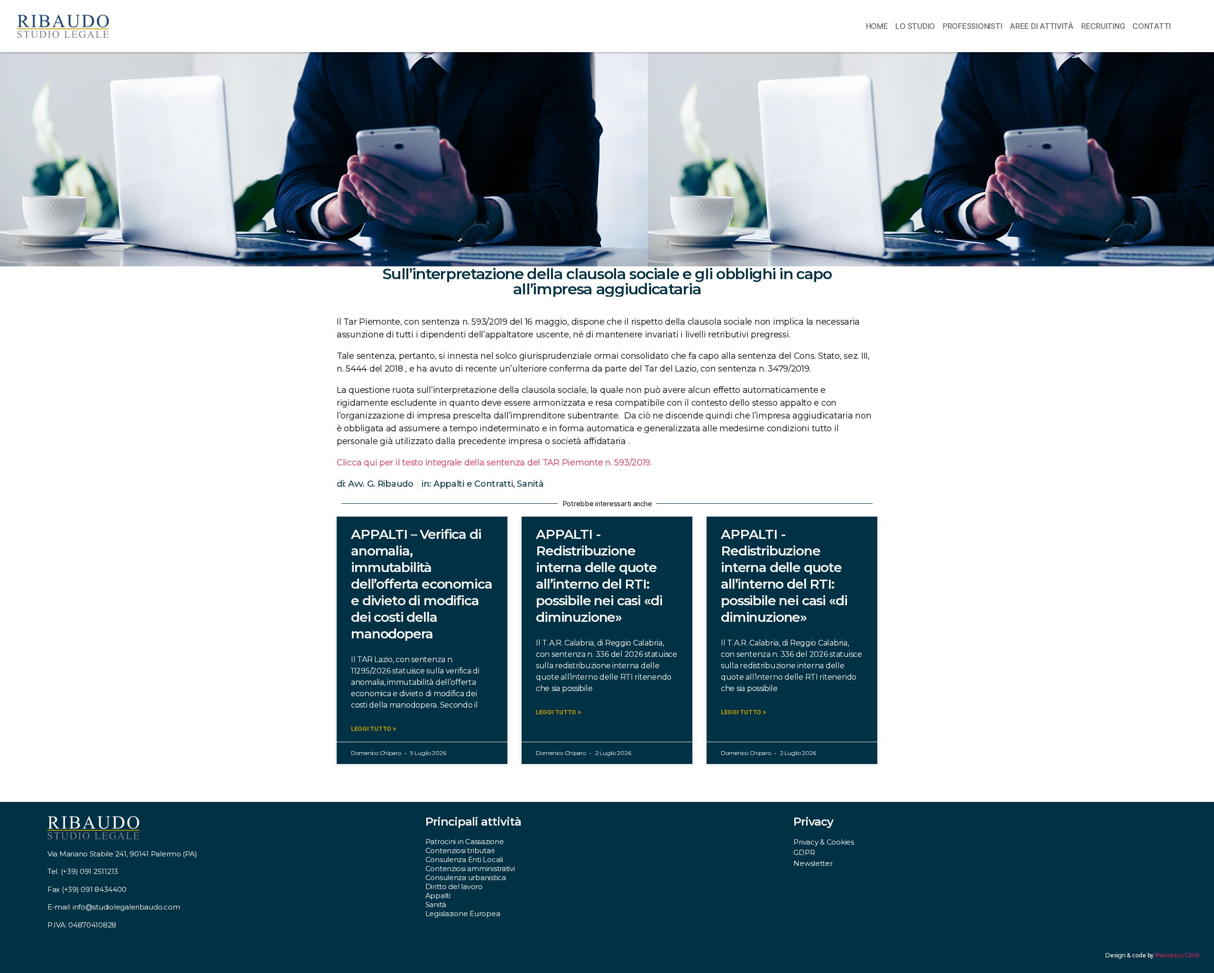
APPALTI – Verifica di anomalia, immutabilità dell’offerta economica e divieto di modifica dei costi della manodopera (421, 584)
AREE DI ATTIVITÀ (1042, 26)
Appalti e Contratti (473, 484)
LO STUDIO (915, 26)
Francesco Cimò (1177, 955)
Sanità (530, 484)
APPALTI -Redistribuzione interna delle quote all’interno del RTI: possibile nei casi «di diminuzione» (599, 575)
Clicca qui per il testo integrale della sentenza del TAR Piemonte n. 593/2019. (494, 462)
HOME (877, 26)
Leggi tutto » (373, 728)
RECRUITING (1103, 26)
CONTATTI (1151, 26)
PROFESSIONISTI (972, 26)
